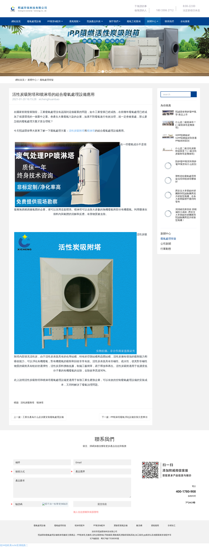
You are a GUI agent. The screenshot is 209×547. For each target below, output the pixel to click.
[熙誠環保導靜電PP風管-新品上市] (168, 112)
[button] (54, 504)
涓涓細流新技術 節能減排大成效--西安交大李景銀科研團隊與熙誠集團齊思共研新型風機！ (186, 215)
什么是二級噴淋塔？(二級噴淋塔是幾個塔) (185, 125)
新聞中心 (32, 79)
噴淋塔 (91, 130)
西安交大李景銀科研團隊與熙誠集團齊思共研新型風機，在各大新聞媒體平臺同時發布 (185, 196)
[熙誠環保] (32, 8)
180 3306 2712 (165, 10)
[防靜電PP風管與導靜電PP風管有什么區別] (168, 165)
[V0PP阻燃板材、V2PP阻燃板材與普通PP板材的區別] (168, 136)
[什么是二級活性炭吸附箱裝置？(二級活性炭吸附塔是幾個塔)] (168, 149)
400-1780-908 (186, 491)
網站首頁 (16, 21)
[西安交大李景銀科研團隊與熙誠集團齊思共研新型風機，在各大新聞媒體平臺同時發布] (168, 195)
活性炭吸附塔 (76, 130)
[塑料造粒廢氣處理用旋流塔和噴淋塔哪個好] (168, 180)
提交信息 (102, 503)
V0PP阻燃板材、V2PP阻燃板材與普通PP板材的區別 (186, 138)
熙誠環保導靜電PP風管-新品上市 (185, 113)
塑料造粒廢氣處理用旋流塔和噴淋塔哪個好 (185, 178)
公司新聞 (166, 243)
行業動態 (166, 248)
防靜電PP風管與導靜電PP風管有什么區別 (185, 163)
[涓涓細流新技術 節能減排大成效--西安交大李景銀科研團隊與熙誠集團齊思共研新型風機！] (168, 213)
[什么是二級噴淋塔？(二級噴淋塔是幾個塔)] (168, 123)
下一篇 (124, 417)
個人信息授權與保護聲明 (85, 511)
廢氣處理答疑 (47, 79)
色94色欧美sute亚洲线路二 (14, 545)
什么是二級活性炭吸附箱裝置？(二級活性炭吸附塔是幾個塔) (186, 151)
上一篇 (39, 417)
